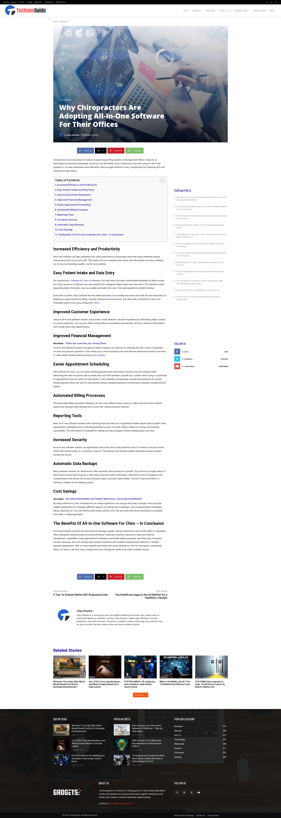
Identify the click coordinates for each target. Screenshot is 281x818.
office (96, 302)
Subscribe (223, 366)
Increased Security (67, 219)
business (101, 355)
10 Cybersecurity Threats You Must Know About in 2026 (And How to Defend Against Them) (148, 758)
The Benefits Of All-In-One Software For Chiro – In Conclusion (91, 234)
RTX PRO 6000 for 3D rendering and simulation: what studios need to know (139, 684)
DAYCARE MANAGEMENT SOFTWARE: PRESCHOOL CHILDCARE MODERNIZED (104, 499)
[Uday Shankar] (61, 135)
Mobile (92, 677)
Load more (139, 695)
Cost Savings (65, 229)
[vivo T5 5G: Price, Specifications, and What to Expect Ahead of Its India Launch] (105, 667)
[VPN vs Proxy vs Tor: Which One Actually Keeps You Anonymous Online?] (122, 744)
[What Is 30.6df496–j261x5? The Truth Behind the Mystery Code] (176, 667)
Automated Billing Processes (72, 209)
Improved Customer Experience (74, 194)
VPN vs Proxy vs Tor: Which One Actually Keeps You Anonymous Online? (147, 743)
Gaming (128, 677)
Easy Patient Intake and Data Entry (75, 189)
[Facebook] (267, 2)
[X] (275, 2)
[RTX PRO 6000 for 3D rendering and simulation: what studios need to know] (140, 667)
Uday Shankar (73, 135)
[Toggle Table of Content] (161, 180)
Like (226, 352)
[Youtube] (199, 792)
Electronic (57, 677)
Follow (224, 359)
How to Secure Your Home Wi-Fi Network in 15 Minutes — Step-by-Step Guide (147, 728)
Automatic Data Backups (70, 224)
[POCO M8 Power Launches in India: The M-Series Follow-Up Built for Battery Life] (211, 667)
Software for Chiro (79, 280)
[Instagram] (271, 2)
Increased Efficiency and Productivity (77, 184)
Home (55, 22)
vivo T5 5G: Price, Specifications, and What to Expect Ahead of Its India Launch (105, 684)
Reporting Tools (65, 214)
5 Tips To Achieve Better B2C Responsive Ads (80, 594)
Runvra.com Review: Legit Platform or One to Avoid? (198, 290)
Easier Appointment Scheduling (74, 204)
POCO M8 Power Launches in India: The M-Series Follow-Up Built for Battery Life (210, 684)
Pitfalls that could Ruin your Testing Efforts (85, 343)
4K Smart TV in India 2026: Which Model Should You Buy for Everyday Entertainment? (69, 684)
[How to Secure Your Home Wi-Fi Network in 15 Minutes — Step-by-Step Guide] (122, 729)
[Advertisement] (201, 168)
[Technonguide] (11, 10)
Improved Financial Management (74, 199)
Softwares (64, 22)
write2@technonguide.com (121, 803)
